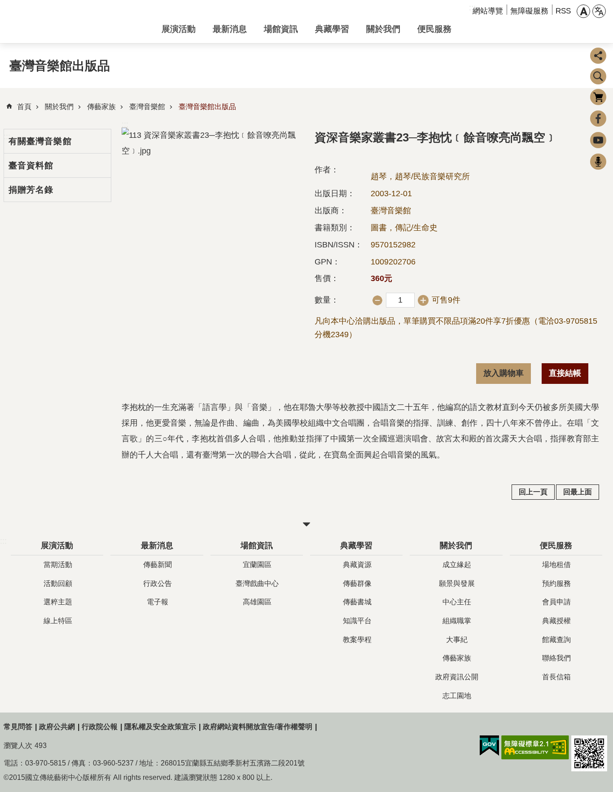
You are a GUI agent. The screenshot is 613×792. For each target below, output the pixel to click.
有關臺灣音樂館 (40, 141)
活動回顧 (58, 583)
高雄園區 (257, 602)
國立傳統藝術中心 (75, 21)
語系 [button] (599, 11)
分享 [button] (598, 56)
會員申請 (556, 602)
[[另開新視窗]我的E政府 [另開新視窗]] (489, 745)
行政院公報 (100, 726)
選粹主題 (58, 602)
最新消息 (230, 29)
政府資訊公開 (456, 677)
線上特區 (58, 621)
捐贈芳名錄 (31, 189)
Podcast (598, 162)
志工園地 (456, 696)
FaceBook (598, 118)
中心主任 (456, 602)
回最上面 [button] (577, 492)
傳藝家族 (101, 106)
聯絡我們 (556, 658)
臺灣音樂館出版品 (207, 106)
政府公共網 (57, 726)
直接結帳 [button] (565, 373)
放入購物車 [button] (503, 373)
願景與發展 (457, 583)
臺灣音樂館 (147, 106)
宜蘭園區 (257, 564)
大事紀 (457, 639)
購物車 (598, 97)
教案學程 (357, 639)
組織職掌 (456, 621)
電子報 (157, 602)
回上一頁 (533, 492)
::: (125, 124)
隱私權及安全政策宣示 (160, 726)
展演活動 (179, 29)
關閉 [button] (306, 524)
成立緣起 (456, 564)
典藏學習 (332, 29)
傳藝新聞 (157, 564)
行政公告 (157, 583)
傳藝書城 (357, 602)
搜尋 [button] (598, 76)
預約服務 (556, 583)
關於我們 (383, 29)
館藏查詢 (556, 639)
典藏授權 (556, 621)
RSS (563, 11)
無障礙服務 (529, 11)
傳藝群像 (357, 583)
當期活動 (58, 564)
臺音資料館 (31, 165)
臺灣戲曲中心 (257, 583)
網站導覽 (488, 11)
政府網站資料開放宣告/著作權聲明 (257, 726)
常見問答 (18, 726)
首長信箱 (556, 677)
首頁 (24, 106)
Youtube (598, 140)
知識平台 (357, 621)
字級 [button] (583, 11)
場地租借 (556, 564)
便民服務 (434, 29)
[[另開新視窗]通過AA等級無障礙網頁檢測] (535, 747)
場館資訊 (281, 29)
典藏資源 (357, 564)
